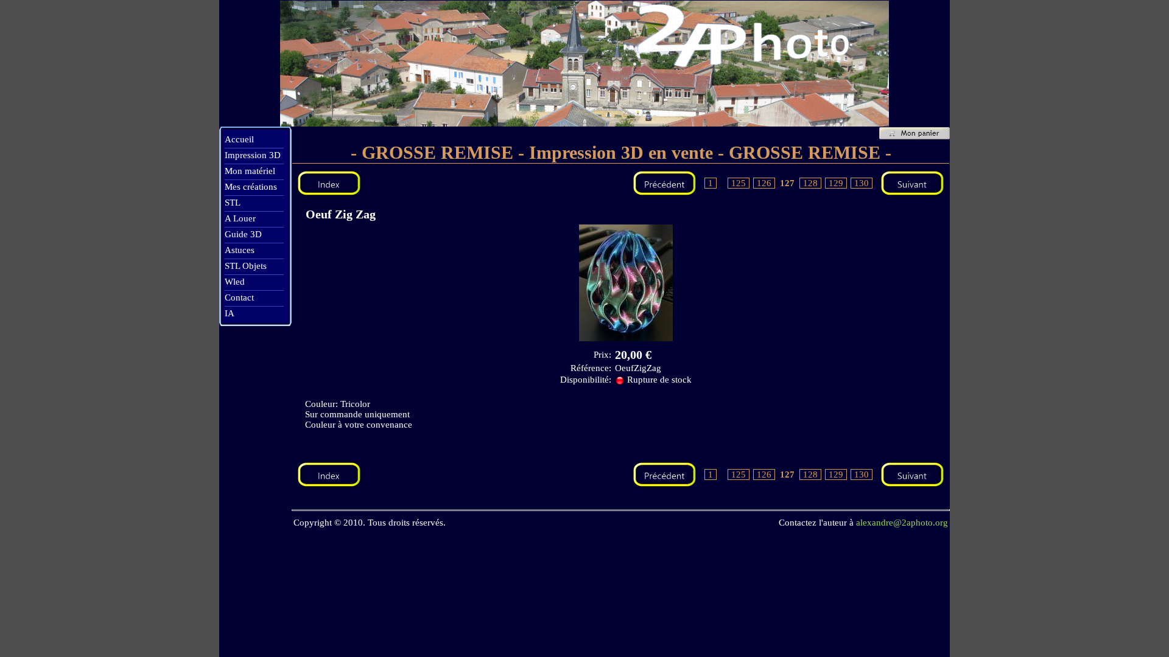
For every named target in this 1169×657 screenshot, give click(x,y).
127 (787, 183)
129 (836, 183)
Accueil (239, 139)
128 (810, 183)
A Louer (240, 218)
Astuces (240, 250)
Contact (239, 297)
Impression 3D (253, 155)
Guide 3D (243, 234)
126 (764, 183)
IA (229, 313)
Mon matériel (250, 171)
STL (232, 202)
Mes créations (251, 187)
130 (861, 183)
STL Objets (246, 266)
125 (738, 183)
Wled (235, 282)
